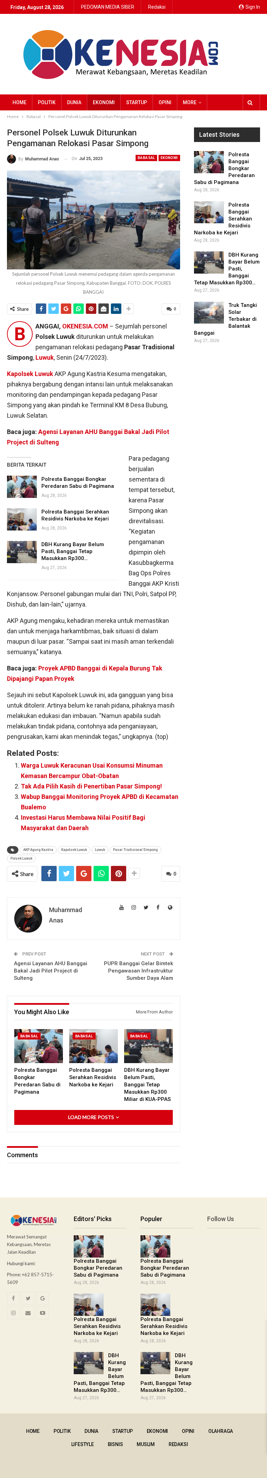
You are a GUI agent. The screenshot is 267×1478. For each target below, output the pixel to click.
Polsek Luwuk (21, 858)
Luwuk (100, 850)
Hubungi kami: (21, 1263)
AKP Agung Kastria (38, 850)
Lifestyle (82, 1444)
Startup (136, 102)
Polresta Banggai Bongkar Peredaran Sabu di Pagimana (98, 1268)
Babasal (146, 158)
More (189, 102)
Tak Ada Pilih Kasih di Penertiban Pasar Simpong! (91, 786)
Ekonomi (104, 102)
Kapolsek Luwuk (74, 850)
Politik (47, 102)
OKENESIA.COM (85, 326)
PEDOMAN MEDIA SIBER (107, 7)
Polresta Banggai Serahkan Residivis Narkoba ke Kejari (97, 1326)
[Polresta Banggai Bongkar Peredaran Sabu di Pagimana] (22, 487)
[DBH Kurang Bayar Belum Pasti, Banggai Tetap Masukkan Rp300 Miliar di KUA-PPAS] (22, 552)
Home (19, 102)
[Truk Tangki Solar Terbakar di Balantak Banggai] (209, 313)
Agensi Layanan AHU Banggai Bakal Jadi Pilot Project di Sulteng (50, 970)
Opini (165, 102)
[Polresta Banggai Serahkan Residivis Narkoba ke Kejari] (22, 519)
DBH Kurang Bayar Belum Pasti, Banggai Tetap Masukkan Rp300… (72, 551)
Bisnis (115, 1444)
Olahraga (220, 1431)
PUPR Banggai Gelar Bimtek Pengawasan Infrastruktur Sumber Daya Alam (138, 970)
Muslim (146, 1444)
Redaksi (156, 7)
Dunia (74, 102)
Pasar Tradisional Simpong (135, 850)
